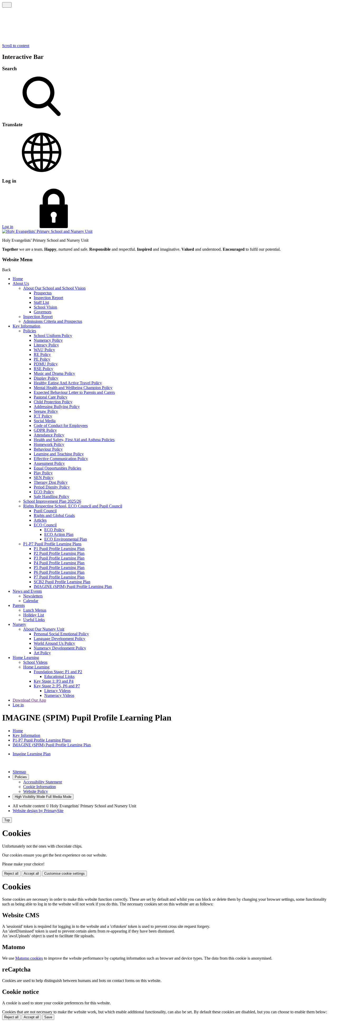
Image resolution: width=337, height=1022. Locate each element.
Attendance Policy (49, 435)
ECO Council (45, 525)
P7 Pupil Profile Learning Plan (59, 577)
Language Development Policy (59, 638)
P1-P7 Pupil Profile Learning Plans (52, 544)
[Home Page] (47, 231)
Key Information (26, 326)
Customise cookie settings (64, 873)
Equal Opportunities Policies (57, 468)
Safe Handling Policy (51, 496)
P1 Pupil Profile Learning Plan (59, 548)
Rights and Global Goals (54, 515)
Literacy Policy (46, 345)
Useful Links (34, 619)
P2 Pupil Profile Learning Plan (59, 553)
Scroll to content (15, 45)
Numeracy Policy (48, 340)
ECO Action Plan (58, 534)
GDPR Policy (45, 430)
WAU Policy (44, 350)
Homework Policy (49, 444)
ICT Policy (43, 416)
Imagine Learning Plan (32, 754)
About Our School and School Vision (54, 288)
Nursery (19, 624)
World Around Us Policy (54, 643)
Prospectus (43, 293)
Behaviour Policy (48, 449)
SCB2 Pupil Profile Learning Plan (62, 582)
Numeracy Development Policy (60, 648)
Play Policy (43, 473)
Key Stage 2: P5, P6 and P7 (57, 686)
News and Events (27, 591)
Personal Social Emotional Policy (61, 634)
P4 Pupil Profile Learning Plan (59, 563)
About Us (21, 283)
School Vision (45, 307)
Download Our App (29, 700)
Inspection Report (48, 297)
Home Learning (26, 657)
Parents (19, 605)
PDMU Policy (46, 364)
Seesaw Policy (46, 411)
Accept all (31, 873)
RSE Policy (43, 368)
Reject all (11, 873)
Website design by (38, 810)
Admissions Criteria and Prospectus (52, 321)
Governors (42, 312)
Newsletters (33, 596)
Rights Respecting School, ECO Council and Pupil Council (72, 506)
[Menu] (7, 5)
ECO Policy (44, 492)
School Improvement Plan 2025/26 (52, 501)
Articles (40, 520)
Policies (29, 331)
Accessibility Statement (42, 782)
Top (7, 820)
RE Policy (42, 354)
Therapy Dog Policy (51, 482)
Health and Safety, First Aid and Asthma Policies (74, 439)
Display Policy (46, 378)
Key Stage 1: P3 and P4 (53, 681)
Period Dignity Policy (52, 487)
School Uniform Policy (53, 335)
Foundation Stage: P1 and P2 (58, 671)
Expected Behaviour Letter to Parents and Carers (74, 392)
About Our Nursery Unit (43, 629)
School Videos (35, 662)
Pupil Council (45, 511)
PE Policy (42, 359)
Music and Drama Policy (54, 373)
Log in (7, 226)
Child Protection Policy (53, 402)
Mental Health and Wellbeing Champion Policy (73, 387)
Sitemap (19, 771)
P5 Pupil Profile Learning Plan (59, 567)
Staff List (41, 302)
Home (18, 278)
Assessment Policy (49, 463)
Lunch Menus (34, 610)
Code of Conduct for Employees (61, 425)
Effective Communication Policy (61, 458)
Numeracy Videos (59, 695)
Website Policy (35, 791)
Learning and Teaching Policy (59, 454)
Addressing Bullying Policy (57, 406)
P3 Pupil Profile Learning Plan (59, 558)
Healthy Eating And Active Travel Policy (68, 383)
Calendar (30, 600)
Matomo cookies (29, 958)
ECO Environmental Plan (65, 539)
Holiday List (33, 615)
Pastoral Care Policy (50, 397)
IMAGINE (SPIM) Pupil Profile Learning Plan (73, 586)
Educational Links (59, 676)
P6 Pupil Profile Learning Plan (59, 572)
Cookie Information (39, 786)
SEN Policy (43, 477)
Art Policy (42, 653)
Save (48, 1017)
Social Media (45, 421)
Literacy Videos (57, 690)
